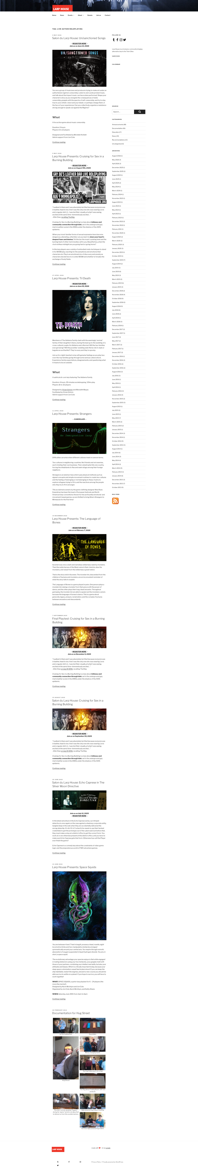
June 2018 (115, 314)
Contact (107, 15)
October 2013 (116, 487)
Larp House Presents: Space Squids (74, 867)
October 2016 (116, 364)
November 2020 (117, 233)
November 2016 (117, 360)
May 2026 (115, 160)
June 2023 (115, 206)
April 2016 (115, 387)
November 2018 (117, 294)
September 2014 (117, 445)
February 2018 (117, 325)
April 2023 (115, 214)
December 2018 (117, 291)
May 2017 (115, 341)
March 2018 (116, 321)
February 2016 (117, 391)
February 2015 (117, 426)
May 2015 (115, 418)
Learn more (116, 56)
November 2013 (117, 483)
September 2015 (117, 402)
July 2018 (115, 310)
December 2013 (117, 479)
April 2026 (115, 163)
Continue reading (58, 142)
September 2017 (117, 333)
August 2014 (116, 449)
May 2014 (115, 460)
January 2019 (116, 287)
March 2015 (116, 422)
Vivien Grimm (67, 390)
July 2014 (115, 452)
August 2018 (116, 306)
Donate (89, 15)
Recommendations (118, 140)
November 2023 (117, 198)
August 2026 (116, 156)
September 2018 (117, 302)
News (62, 15)
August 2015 (116, 406)
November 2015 (117, 399)
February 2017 (117, 348)
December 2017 (117, 329)
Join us (98, 15)
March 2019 (116, 279)
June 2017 (115, 337)
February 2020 (117, 244)
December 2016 (117, 356)
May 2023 (115, 210)
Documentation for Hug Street (71, 1013)
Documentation (117, 128)
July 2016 (115, 375)
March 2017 (116, 345)
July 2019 (115, 268)
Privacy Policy (96, 1162)
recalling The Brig (68, 217)
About (80, 15)
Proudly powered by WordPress (112, 1162)
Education (115, 132)
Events (70, 15)
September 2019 (117, 260)
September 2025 (117, 171)
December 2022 (117, 221)
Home (54, 15)
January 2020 (116, 248)
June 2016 (115, 379)
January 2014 (116, 476)
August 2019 (116, 264)
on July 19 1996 (67, 669)
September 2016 (117, 368)
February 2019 (117, 283)
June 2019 (115, 271)
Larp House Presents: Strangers (72, 413)
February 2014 (117, 472)
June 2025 (115, 179)
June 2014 (115, 456)
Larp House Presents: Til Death (71, 278)
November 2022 (117, 225)
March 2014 (116, 468)
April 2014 (115, 464)
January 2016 (116, 395)
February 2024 (117, 194)
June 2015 (115, 414)
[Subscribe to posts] (115, 504)
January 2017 (116, 352)
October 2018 (116, 298)
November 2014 (117, 437)
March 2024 (116, 190)
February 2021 (117, 229)
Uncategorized (117, 144)
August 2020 (116, 237)
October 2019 (116, 256)
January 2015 (116, 429)
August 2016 (116, 372)
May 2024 (115, 187)
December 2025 (117, 167)
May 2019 (115, 275)
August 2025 (116, 175)
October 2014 (116, 441)
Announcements (117, 124)
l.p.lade (108, 1148)
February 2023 (117, 217)
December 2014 (117, 433)
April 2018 (115, 318)
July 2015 (115, 410)
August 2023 (116, 202)
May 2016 (115, 383)
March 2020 (116, 241)
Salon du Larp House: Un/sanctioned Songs (78, 38)
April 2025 (115, 183)
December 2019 (117, 252)
